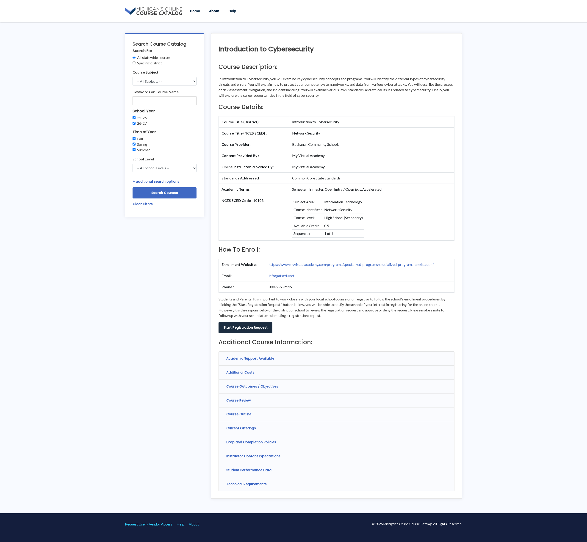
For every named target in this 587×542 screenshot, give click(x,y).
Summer (143, 150)
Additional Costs (240, 372)
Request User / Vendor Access (148, 524)
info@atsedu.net (281, 275)
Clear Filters (143, 204)
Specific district (149, 63)
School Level (143, 159)
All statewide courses (154, 57)
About (214, 11)
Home (195, 11)
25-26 (142, 118)
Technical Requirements (246, 484)
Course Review (238, 400)
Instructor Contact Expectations (253, 456)
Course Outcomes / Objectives (252, 386)
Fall (140, 139)
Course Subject (145, 72)
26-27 (142, 123)
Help (232, 11)
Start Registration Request (245, 327)
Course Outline (238, 414)
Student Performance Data (248, 470)
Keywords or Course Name (156, 92)
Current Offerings (241, 428)
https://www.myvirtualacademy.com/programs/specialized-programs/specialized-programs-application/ (351, 264)
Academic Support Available (250, 358)
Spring (142, 144)
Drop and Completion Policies (251, 442)
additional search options (156, 181)
